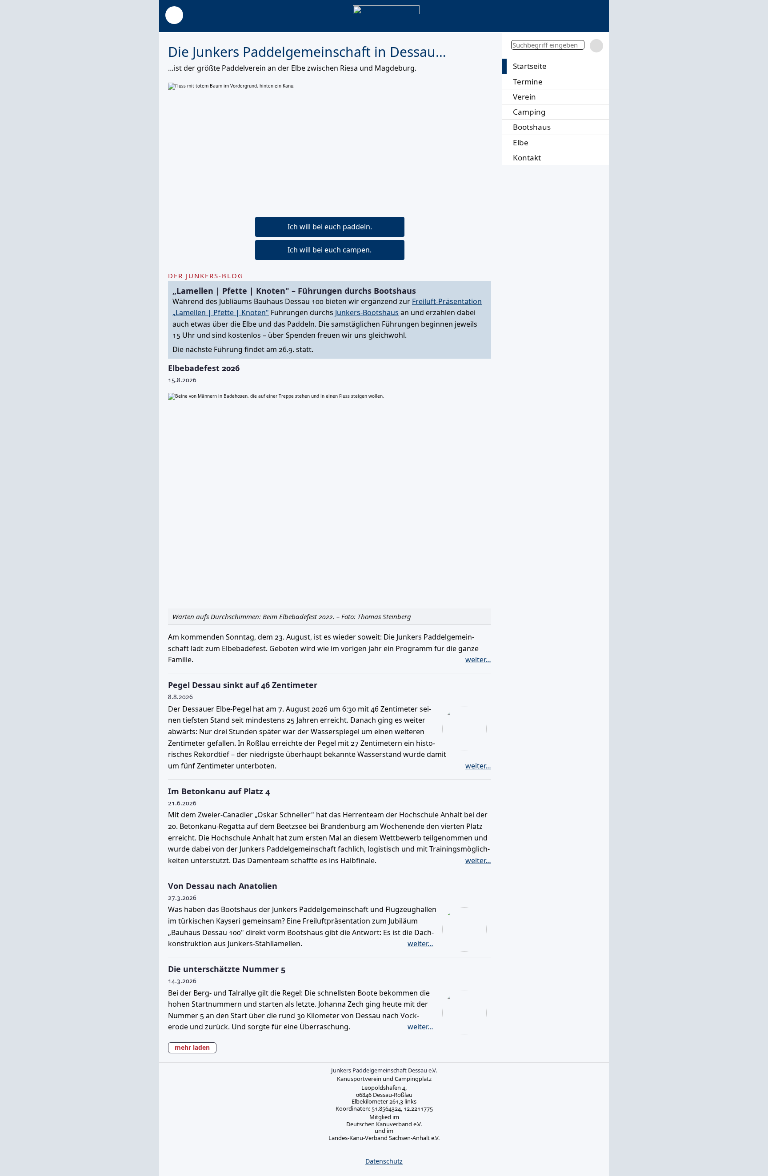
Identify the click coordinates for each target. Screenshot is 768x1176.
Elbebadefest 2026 (204, 368)
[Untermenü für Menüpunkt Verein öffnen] (600, 96)
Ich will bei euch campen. (330, 250)
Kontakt (527, 157)
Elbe (520, 142)
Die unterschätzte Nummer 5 (226, 969)
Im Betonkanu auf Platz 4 (219, 791)
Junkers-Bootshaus (367, 312)
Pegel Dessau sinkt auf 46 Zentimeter (242, 685)
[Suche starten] (596, 45)
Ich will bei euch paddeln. (330, 227)
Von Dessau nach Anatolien (222, 885)
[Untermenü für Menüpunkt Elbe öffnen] (600, 142)
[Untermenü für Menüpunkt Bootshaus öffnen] (600, 126)
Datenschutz (384, 1161)
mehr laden (192, 1047)
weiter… (478, 659)
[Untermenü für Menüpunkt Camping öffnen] (600, 111)
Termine (528, 81)
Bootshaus (532, 127)
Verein (524, 97)
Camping (529, 112)
